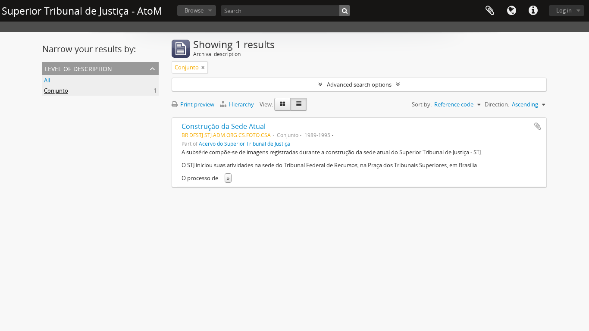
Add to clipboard (537, 126)
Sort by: (422, 104)
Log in (564, 10)
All (47, 80)
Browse (194, 10)
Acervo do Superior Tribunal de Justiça (244, 143)
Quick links (533, 11)
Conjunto (56, 90)
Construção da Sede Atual (224, 126)
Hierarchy (241, 104)
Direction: (497, 104)
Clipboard (490, 11)
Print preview (196, 104)
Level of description (78, 68)
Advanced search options (359, 84)
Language (511, 11)
